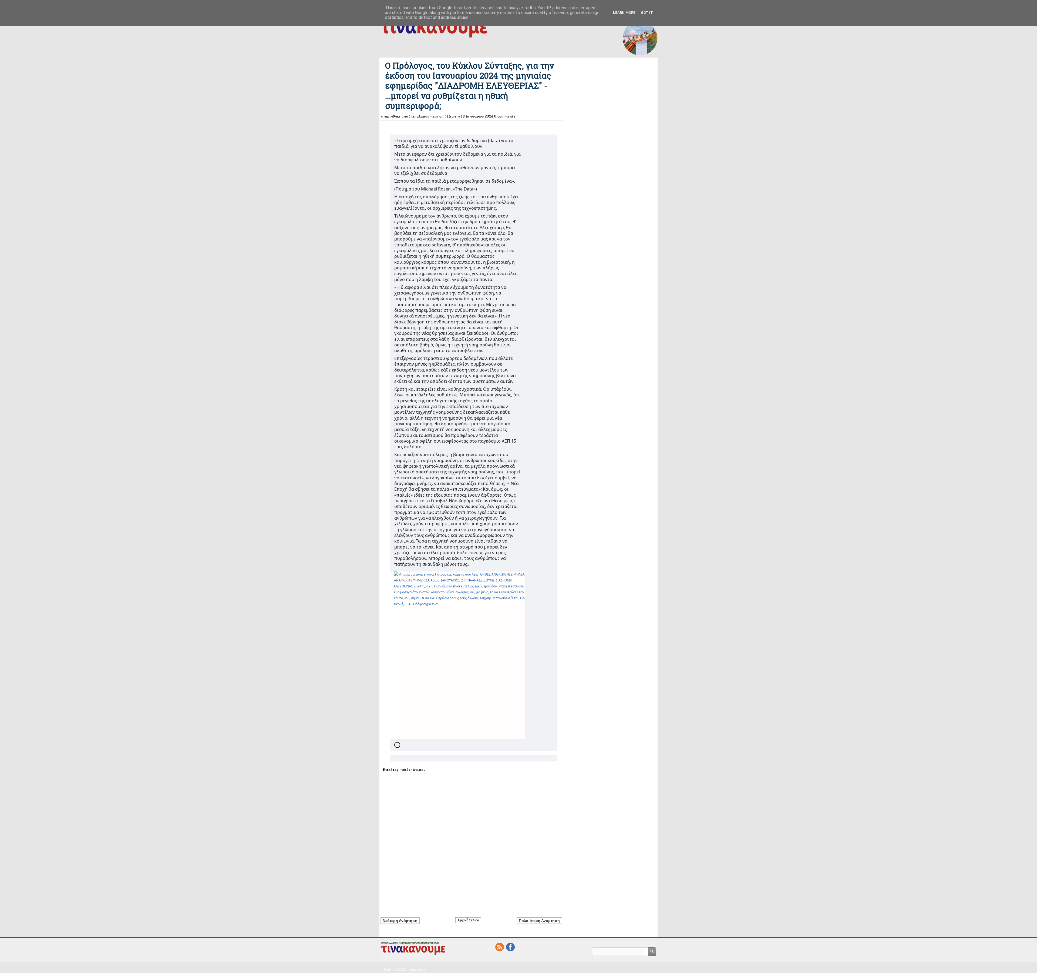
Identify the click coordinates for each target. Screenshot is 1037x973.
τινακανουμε (416, 969)
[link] (457, 655)
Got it (647, 13)
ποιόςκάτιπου (413, 769)
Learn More (624, 13)
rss (499, 947)
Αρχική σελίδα (468, 920)
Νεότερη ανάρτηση (400, 920)
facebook (510, 947)
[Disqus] (471, 842)
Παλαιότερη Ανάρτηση (539, 920)
